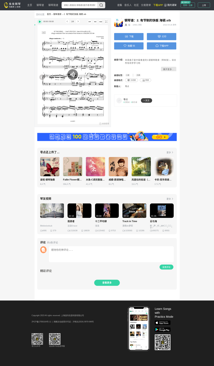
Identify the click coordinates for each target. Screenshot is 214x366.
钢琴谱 (40, 5)
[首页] (13, 5)
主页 (29, 5)
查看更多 (107, 282)
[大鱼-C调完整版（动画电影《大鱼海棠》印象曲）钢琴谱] (95, 166)
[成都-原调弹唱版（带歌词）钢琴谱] (118, 166)
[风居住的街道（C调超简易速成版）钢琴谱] (141, 166)
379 (54, 230)
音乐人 (128, 5)
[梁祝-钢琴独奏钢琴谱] (49, 166)
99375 (156, 230)
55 (134, 46)
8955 (167, 230)
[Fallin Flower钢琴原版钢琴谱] (72, 166)
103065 (128, 230)
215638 (73, 230)
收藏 (130, 46)
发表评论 (166, 267)
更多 (169, 152)
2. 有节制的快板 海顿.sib (75, 14)
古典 (138, 75)
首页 (49, 14)
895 (45, 230)
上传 (204, 5)
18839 (87, 230)
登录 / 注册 (187, 5)
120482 (101, 230)
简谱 (147, 80)
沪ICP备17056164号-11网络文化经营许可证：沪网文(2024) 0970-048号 (63, 322)
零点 (127, 86)
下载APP (158, 5)
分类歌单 (146, 5)
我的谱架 (172, 5)
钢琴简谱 (53, 5)
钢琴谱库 (57, 14)
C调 (127, 75)
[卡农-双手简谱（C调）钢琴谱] (164, 166)
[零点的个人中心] (119, 100)
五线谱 (133, 80)
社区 (136, 5)
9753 (113, 230)
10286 (141, 230)
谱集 (119, 5)
